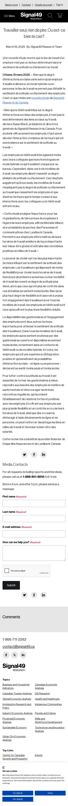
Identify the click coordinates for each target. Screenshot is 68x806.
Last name (14, 511)
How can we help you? (21, 542)
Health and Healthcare (47, 699)
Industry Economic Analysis (18, 713)
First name (14, 496)
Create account (43, 5)
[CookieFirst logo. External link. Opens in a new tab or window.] (3, 767)
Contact (26, 5)
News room (11, 5)
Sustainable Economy (15, 727)
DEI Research (42, 693)
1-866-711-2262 (14, 639)
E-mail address (17, 526)
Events (39, 755)
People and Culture (45, 713)
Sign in (59, 5)
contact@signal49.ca (19, 646)
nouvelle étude (40, 98)
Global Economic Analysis (17, 699)
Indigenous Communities (48, 704)
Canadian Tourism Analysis (17, 693)
